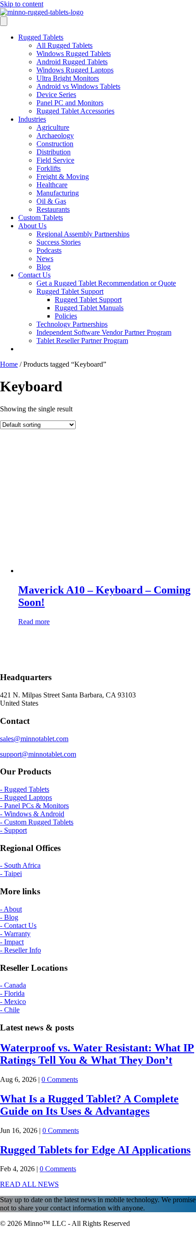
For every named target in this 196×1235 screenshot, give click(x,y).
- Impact (12, 942)
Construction (54, 144)
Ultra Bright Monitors (67, 78)
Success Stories (58, 242)
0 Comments (59, 1079)
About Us (32, 226)
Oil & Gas (51, 201)
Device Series (56, 94)
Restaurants (53, 209)
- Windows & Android (32, 814)
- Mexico (13, 1001)
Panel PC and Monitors (69, 103)
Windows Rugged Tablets (73, 53)
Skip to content (21, 4)
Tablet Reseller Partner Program (82, 340)
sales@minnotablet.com (34, 739)
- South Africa (20, 865)
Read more (34, 621)
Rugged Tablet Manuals (89, 308)
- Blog (9, 917)
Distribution (53, 152)
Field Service (55, 160)
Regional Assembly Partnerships (82, 234)
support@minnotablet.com (38, 754)
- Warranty (15, 934)
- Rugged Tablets (24, 789)
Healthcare (51, 185)
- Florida (12, 993)
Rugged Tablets (40, 37)
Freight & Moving (62, 176)
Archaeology (55, 135)
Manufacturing (57, 193)
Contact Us (34, 275)
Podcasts (49, 250)
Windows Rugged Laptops (74, 70)
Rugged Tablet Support (69, 291)
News (44, 258)
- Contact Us (18, 925)
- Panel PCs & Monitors (34, 806)
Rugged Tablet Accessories (75, 111)
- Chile (10, 1010)
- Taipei (11, 873)
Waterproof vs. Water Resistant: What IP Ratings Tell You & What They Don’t (97, 1054)
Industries (32, 119)
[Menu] (3, 21)
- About (11, 909)
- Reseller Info (20, 950)
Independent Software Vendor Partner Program (103, 332)
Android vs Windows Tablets (78, 86)
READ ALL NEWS (29, 1184)
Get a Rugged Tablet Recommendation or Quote (106, 283)
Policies (66, 316)
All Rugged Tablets (64, 45)
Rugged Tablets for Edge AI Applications (95, 1150)
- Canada (13, 985)
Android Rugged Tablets (72, 62)
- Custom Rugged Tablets (36, 822)
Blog (43, 267)
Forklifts (48, 168)
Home (9, 364)
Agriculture (52, 127)
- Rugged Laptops (26, 797)
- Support (13, 830)
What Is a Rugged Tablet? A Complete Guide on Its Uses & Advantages (89, 1105)
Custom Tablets (40, 217)
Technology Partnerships (72, 324)
